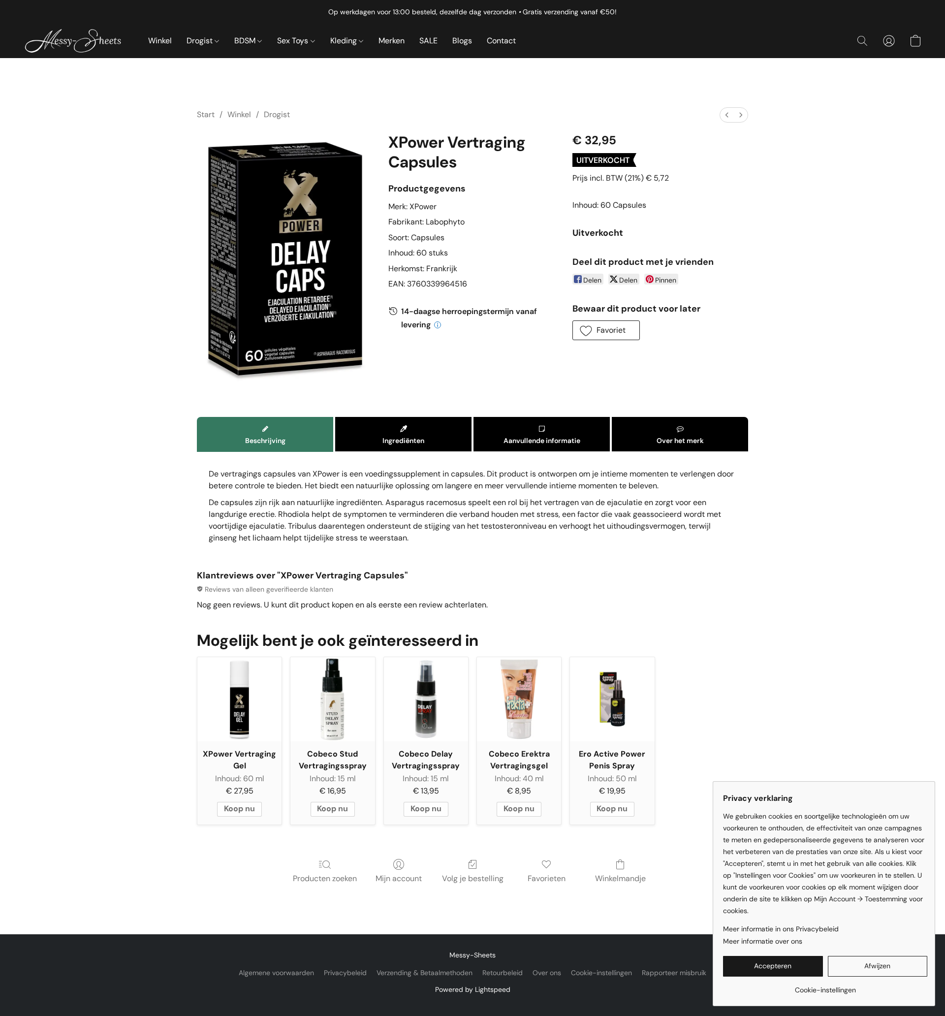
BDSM (245, 40)
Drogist (201, 40)
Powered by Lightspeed (472, 989)
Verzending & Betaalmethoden (424, 972)
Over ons (547, 972)
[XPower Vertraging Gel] (239, 699)
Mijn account (399, 878)
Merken (391, 40)
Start (206, 114)
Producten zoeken (325, 878)
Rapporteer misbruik (674, 972)
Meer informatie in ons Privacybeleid (781, 928)
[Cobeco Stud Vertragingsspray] (332, 699)
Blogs (462, 40)
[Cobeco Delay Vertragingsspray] (426, 699)
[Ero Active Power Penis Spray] (612, 699)
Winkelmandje (620, 878)
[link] (825, 986)
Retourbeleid (502, 972)
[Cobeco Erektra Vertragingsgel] (519, 699)
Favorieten (547, 878)
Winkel (160, 40)
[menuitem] (727, 115)
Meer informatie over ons (762, 941)
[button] (76, 41)
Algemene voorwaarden (276, 972)
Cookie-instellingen (601, 972)
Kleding (344, 40)
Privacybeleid (345, 972)
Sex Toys (293, 40)
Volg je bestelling (473, 878)
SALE (428, 40)
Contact (501, 40)
